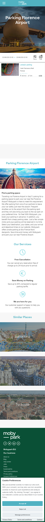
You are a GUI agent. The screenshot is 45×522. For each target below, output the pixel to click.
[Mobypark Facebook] (5, 443)
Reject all (22, 509)
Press (5, 466)
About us (6, 457)
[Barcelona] (22, 337)
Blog (4, 459)
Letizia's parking (26, 65)
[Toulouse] (22, 405)
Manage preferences (22, 515)
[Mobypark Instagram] (18, 443)
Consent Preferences (10, 476)
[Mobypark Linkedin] (14, 443)
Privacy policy (7, 474)
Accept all (22, 503)
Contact (39, 519)
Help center (7, 462)
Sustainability (7, 469)
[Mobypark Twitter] (9, 443)
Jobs (5, 464)
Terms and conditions (24, 519)
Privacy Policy (7, 519)
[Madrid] (22, 371)
